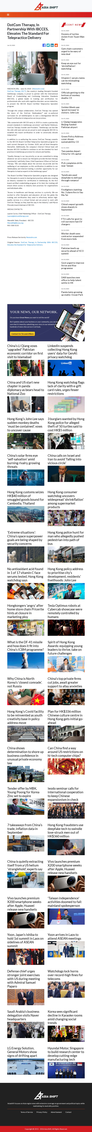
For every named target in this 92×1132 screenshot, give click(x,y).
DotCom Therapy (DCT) (16, 91)
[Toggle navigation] (8, 14)
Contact (68, 1112)
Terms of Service (27, 1112)
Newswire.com (38, 89)
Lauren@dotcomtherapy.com (18, 216)
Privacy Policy (41, 1112)
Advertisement (56, 1112)
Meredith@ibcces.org (15, 223)
